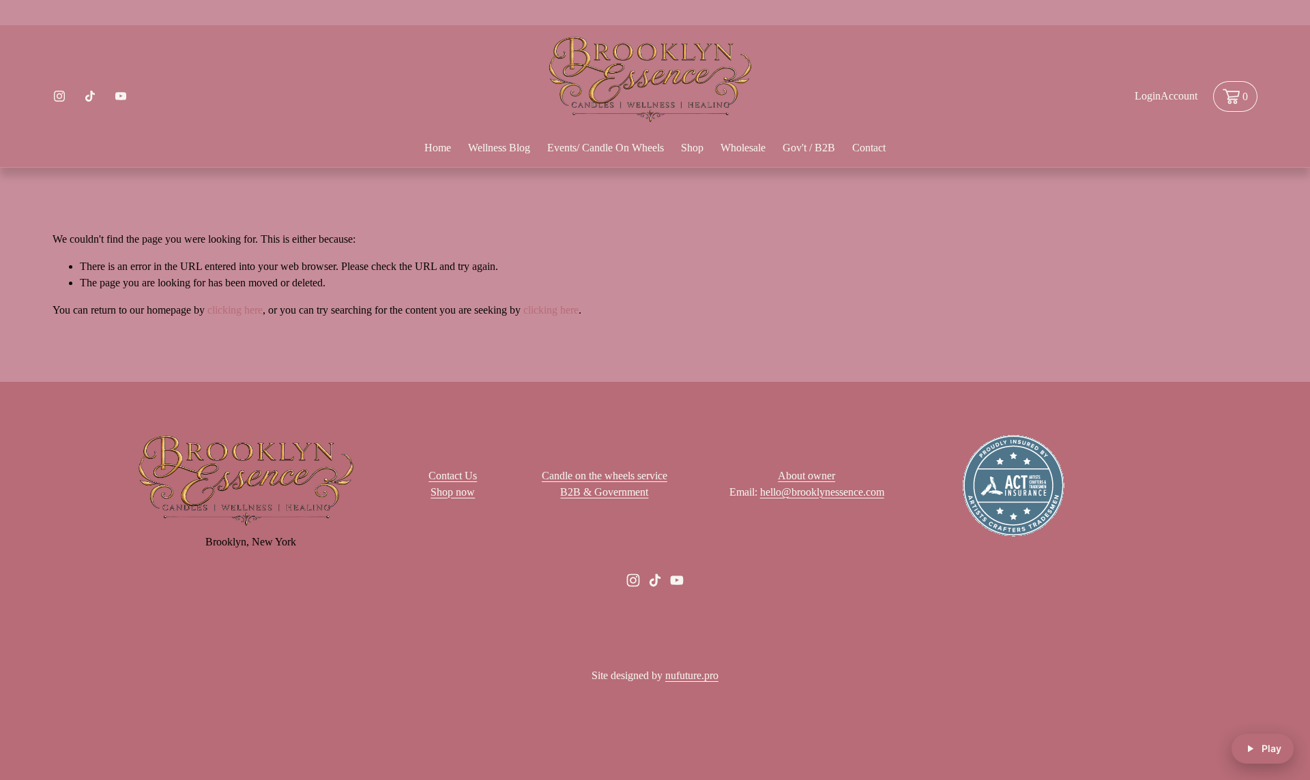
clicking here (235, 310)
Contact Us (452, 475)
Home (437, 147)
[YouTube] (121, 96)
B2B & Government (604, 492)
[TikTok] (90, 96)
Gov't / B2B (809, 147)
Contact (869, 147)
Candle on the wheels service (604, 475)
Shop (692, 147)
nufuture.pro (691, 675)
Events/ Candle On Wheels (605, 147)
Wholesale (743, 147)
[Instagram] (59, 96)
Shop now (453, 492)
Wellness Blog (499, 147)
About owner (806, 475)
